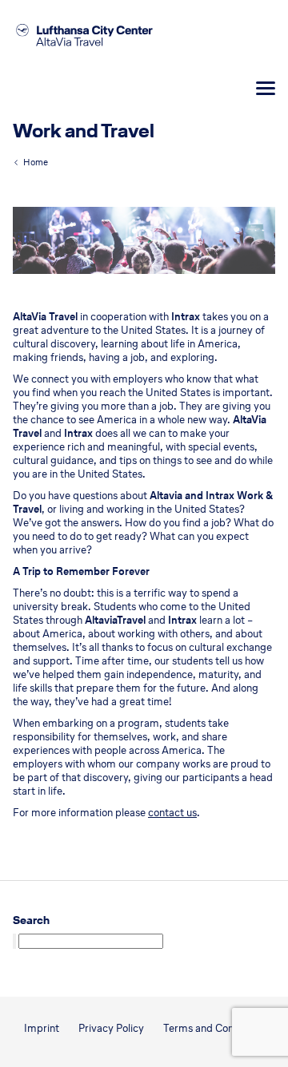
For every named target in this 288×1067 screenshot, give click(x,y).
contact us (172, 812)
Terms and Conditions (214, 1028)
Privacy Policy (111, 1028)
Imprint (41, 1028)
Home (35, 162)
